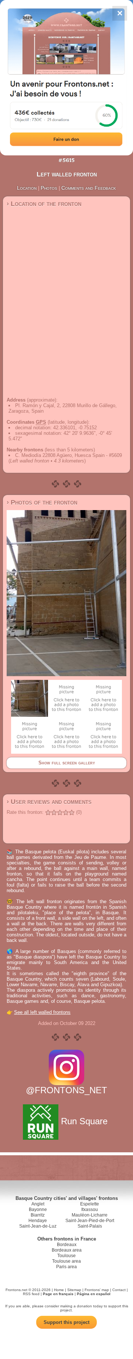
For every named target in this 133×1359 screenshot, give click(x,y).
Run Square (84, 1121)
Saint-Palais (90, 1226)
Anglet (37, 1204)
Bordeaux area (67, 1250)
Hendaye (37, 1220)
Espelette (89, 1204)
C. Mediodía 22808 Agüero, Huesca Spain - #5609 (68, 455)
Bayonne (38, 1209)
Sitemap (74, 1290)
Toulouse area (66, 1261)
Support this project (66, 1322)
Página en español (93, 1294)
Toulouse (66, 1255)
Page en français (58, 1294)
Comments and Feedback (88, 188)
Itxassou (89, 1209)
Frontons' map (97, 1290)
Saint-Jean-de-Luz (38, 1226)
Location (27, 188)
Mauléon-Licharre (90, 1215)
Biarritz (38, 1215)
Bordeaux (66, 1244)
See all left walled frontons (42, 1012)
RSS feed (31, 1294)
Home (59, 1290)
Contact (119, 1290)
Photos (49, 188)
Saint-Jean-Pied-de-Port (89, 1220)
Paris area (66, 1266)
